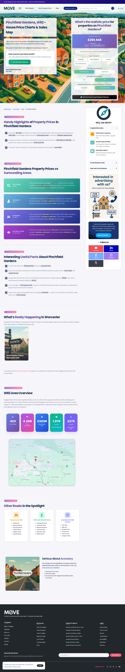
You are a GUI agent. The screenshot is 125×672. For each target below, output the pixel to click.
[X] (116, 667)
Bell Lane (64, 527)
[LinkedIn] (110, 667)
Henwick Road (17, 534)
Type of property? (94, 56)
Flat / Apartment (81, 63)
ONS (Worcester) (50, 573)
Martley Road (40, 534)
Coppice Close (66, 536)
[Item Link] (16, 343)
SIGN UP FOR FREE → (103, 235)
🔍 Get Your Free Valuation (19, 62)
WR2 (22, 109)
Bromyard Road (17, 527)
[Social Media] (96, 248)
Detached (80, 59)
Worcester (16, 109)
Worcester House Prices (23, 371)
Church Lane (65, 534)
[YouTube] (119, 667)
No (105, 79)
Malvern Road (17, 532)
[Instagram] (107, 667)
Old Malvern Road (42, 523)
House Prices (7, 109)
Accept (40, 665)
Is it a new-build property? (94, 76)
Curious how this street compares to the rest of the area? (94, 84)
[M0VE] (9, 8)
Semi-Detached (94, 59)
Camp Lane (65, 531)
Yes (84, 79)
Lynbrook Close (41, 529)
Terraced (108, 59)
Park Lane (64, 525)
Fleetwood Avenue (42, 527)
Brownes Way (66, 529)
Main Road (16, 523)
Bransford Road (17, 525)
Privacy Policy (7, 667)
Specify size (105, 71)
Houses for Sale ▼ (70, 8)
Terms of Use (17, 667)
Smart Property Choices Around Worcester (14, 356)
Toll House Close (41, 525)
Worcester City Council (52, 571)
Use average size (84, 71)
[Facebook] (113, 667)
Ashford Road (17, 529)
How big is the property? (94, 68)
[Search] (112, 8)
